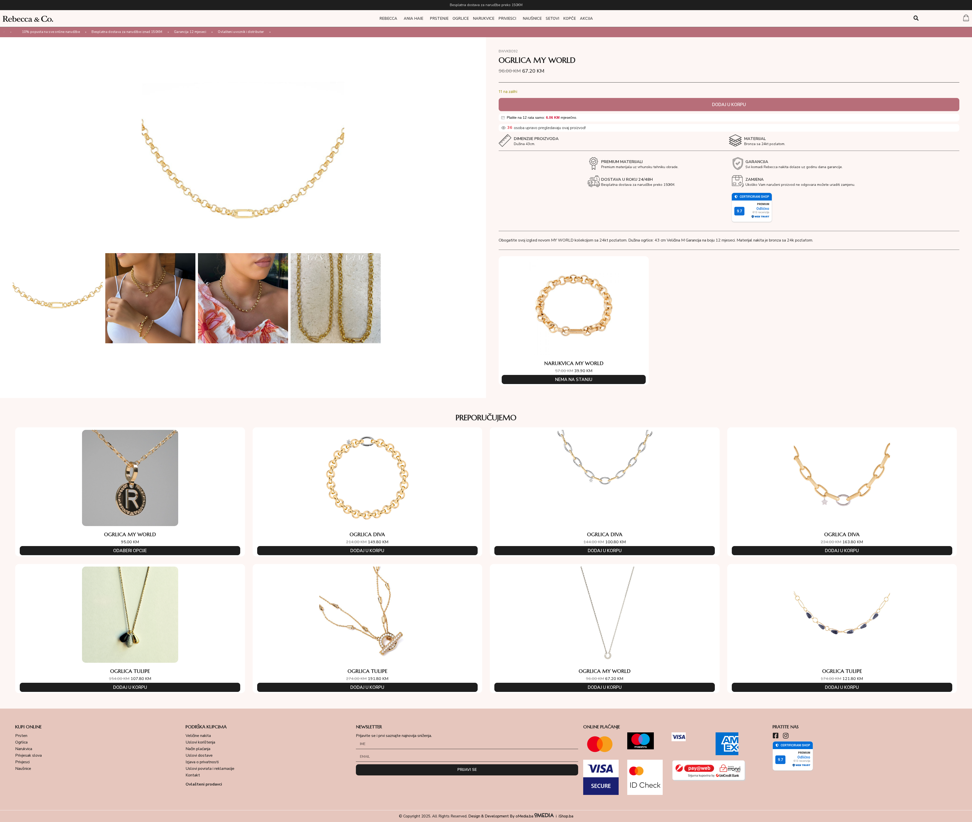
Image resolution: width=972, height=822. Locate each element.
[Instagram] (786, 735)
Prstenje (439, 18)
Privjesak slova (28, 755)
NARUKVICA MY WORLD (573, 363)
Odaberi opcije (130, 551)
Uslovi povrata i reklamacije (210, 768)
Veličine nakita (198, 735)
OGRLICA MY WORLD (130, 534)
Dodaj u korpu (729, 105)
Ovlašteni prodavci (204, 784)
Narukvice (483, 18)
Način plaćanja (198, 749)
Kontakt (193, 775)
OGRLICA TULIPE (130, 671)
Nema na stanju (573, 380)
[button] (916, 18)
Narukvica (23, 749)
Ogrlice (461, 18)
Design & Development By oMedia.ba (501, 816)
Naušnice (532, 18)
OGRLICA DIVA (367, 534)
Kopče (569, 18)
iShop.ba (566, 816)
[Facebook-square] (776, 735)
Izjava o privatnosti (202, 762)
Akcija (586, 18)
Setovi (552, 18)
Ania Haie (413, 18)
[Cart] (966, 18)
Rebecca (388, 18)
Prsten (21, 735)
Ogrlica (21, 742)
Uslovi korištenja (200, 742)
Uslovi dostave (199, 755)
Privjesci (507, 18)
